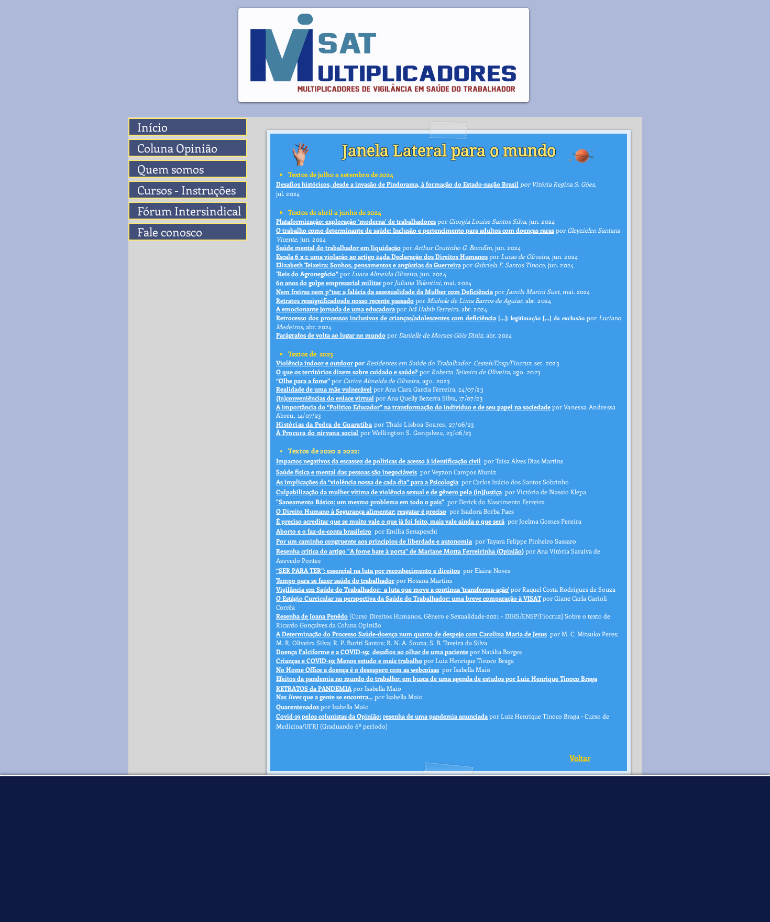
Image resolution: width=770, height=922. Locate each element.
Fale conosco (169, 232)
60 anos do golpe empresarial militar (328, 282)
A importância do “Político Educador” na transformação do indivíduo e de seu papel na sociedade (413, 407)
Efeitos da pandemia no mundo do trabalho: (338, 678)
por (525, 184)
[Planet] (582, 155)
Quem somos (170, 169)
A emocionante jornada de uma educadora (335, 309)
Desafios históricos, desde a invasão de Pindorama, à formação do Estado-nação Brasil (397, 184)
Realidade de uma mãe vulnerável (324, 389)
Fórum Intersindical (189, 211)
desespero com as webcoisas (399, 669)
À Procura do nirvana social (317, 432)
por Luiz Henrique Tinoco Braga (551, 678)
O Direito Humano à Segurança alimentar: (335, 511)
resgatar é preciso (421, 511)
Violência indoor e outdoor (314, 363)
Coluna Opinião (177, 148)
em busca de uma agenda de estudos (453, 678)
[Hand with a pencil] (301, 153)
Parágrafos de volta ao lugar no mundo (331, 335)
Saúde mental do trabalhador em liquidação (338, 247)
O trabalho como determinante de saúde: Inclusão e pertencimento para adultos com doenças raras (415, 230)
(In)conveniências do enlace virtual (325, 398)
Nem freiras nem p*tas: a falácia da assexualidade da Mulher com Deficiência (384, 291)
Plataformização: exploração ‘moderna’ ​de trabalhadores (356, 221)
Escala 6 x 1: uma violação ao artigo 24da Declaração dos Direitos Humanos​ (382, 256)
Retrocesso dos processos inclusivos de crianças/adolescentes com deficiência (386, 317)
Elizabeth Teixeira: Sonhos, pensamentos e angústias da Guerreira (368, 265)
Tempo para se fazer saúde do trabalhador (335, 580)
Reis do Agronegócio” (308, 273)
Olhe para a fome (303, 380)
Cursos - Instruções (186, 190)
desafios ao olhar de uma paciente (420, 651)
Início (152, 127)
